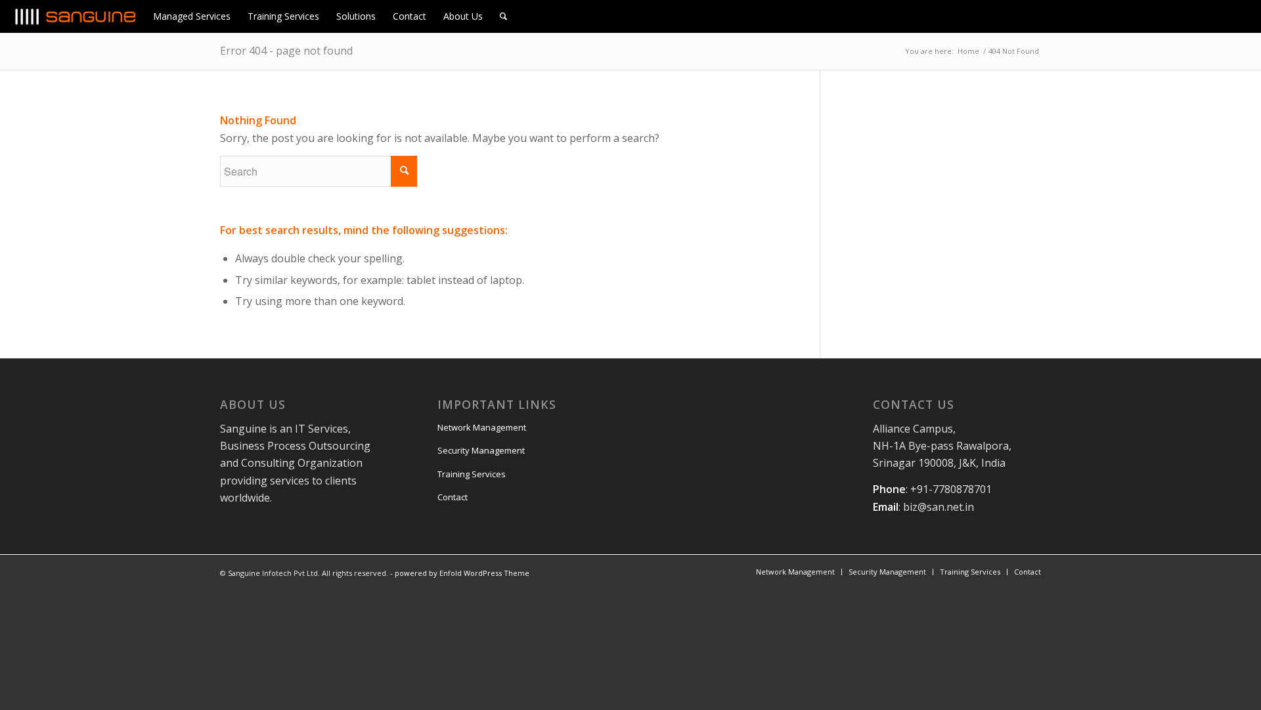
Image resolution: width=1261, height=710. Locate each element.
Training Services (471, 474)
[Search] (503, 16)
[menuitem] (191, 16)
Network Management (481, 427)
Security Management (481, 450)
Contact (452, 497)
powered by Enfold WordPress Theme (462, 573)
